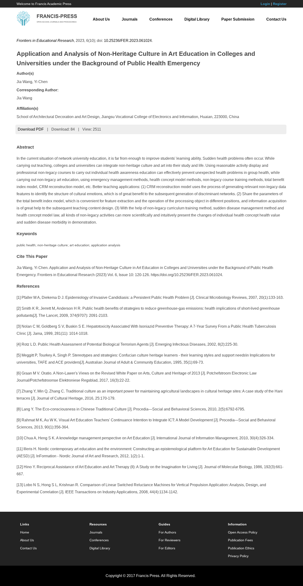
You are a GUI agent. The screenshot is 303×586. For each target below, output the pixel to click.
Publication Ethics (241, 548)
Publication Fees (240, 540)
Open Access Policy (242, 532)
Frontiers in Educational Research (45, 41)
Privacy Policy (238, 556)
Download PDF (31, 129)
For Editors (167, 548)
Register (279, 4)
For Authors (167, 532)
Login (265, 4)
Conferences (161, 19)
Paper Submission (237, 19)
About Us (101, 19)
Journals (130, 19)
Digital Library (196, 19)
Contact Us (276, 19)
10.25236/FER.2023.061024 (128, 41)
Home (24, 532)
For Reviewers (169, 540)
